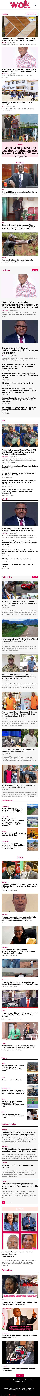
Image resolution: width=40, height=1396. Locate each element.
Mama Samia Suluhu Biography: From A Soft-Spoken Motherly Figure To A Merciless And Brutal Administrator (19, 482)
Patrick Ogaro (6, 1050)
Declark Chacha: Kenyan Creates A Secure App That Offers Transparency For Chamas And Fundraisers (19, 399)
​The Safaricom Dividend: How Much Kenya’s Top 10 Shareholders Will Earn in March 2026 (13, 1103)
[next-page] (14, 1202)
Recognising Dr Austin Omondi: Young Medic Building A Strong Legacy (20, 467)
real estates (5, 816)
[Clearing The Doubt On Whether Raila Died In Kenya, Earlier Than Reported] (20, 1286)
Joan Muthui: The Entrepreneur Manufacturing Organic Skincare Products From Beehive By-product (19, 409)
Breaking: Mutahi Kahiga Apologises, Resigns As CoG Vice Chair (19, 1336)
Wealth (4, 43)
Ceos (4, 1010)
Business (5, 74)
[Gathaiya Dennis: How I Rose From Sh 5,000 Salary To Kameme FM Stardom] (20, 738)
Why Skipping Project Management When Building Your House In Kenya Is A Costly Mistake (13, 846)
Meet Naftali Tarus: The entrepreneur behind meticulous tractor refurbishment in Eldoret (19, 70)
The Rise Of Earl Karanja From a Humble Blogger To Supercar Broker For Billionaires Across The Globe (19, 603)
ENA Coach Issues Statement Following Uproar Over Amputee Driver (13, 1115)
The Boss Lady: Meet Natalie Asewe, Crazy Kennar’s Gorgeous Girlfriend (18, 786)
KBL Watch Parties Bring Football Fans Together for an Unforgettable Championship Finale (13, 1068)
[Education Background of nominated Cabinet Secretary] (20, 1231)
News (3, 1063)
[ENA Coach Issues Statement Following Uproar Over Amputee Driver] (32, 1114)
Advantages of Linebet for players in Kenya (17, 383)
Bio (3, 189)
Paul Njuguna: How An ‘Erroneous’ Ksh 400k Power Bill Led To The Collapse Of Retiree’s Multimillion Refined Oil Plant (19, 714)
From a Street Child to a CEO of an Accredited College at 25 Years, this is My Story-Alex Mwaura (19, 1015)
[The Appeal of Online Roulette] (32, 1079)
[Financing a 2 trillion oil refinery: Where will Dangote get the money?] (20, 331)
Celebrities (5, 806)
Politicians (5, 1299)
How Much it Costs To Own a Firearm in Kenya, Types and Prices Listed (17, 261)
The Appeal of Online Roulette (12, 1080)
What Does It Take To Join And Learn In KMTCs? (17, 103)
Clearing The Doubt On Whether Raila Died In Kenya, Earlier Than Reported (19, 1303)
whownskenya (6, 1019)
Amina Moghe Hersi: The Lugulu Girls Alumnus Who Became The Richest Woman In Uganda (20, 152)
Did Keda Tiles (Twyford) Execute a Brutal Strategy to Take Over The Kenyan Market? (18, 39)
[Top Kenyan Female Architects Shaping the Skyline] (32, 833)
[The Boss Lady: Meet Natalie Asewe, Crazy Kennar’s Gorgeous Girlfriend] (20, 774)
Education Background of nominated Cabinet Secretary (17, 1252)
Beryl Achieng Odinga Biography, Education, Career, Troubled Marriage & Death (19, 474)
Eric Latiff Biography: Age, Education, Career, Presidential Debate (19, 193)
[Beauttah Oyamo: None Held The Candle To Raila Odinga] (20, 1352)
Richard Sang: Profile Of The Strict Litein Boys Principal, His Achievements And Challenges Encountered (17, 491)
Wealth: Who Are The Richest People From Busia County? (18, 565)
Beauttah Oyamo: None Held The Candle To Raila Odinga (18, 1369)
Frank (14, 1395)
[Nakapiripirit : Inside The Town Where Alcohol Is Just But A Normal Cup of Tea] (20, 628)
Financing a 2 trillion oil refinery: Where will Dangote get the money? (20, 350)
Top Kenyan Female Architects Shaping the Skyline (14, 834)
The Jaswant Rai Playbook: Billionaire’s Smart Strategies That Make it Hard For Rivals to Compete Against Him (18, 366)
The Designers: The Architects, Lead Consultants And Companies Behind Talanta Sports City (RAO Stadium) (13, 822)
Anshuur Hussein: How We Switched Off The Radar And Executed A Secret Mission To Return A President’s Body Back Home (19, 390)
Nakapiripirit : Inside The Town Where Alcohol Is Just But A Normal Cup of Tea (20, 640)
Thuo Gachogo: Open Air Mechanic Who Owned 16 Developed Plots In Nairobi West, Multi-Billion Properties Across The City (18, 227)
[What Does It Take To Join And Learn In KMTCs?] (20, 90)
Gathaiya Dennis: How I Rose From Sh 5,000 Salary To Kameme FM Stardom (19, 750)
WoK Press (5, 310)
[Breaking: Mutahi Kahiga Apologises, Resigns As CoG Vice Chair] (20, 1319)
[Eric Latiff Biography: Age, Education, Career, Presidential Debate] (20, 176)
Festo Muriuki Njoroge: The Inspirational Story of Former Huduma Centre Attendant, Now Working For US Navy (19, 676)
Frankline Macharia (8, 1256)
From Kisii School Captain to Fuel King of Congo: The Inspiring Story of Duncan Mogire (20, 983)
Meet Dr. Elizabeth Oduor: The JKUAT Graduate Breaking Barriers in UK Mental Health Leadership (19, 452)
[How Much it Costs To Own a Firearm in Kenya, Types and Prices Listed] (20, 244)
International (6, 1088)
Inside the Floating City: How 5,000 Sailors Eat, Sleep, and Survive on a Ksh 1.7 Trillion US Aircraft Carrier (14, 1091)
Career (4, 106)
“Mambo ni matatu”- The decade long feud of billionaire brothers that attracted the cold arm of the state (20, 375)
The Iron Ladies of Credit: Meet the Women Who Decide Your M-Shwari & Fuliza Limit (18, 1047)
